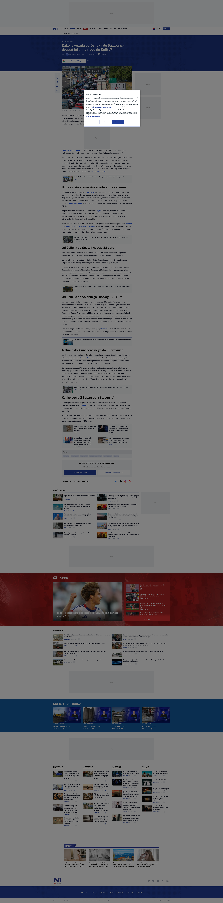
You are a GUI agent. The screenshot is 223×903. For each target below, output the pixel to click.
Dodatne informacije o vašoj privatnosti (101, 107)
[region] (112, 108)
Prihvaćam (118, 122)
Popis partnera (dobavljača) (93, 116)
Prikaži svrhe (105, 122)
